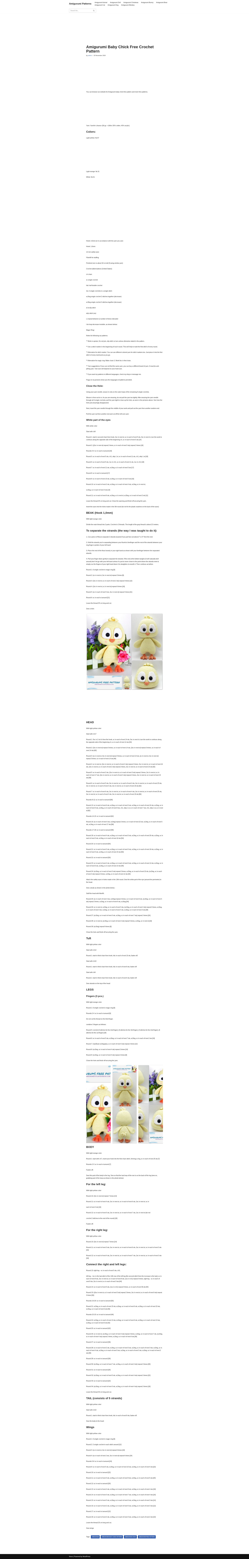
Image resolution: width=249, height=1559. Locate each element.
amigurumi (95, 1537)
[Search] (94, 11)
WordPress (86, 1556)
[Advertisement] (124, 26)
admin (90, 55)
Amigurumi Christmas (130, 2)
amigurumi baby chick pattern (112, 1537)
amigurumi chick (130, 1537)
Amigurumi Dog (113, 5)
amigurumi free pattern (147, 1537)
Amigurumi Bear (161, 2)
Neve (71, 1556)
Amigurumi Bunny (147, 2)
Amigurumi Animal (101, 2)
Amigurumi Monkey (128, 5)
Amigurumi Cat (100, 5)
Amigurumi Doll (115, 2)
